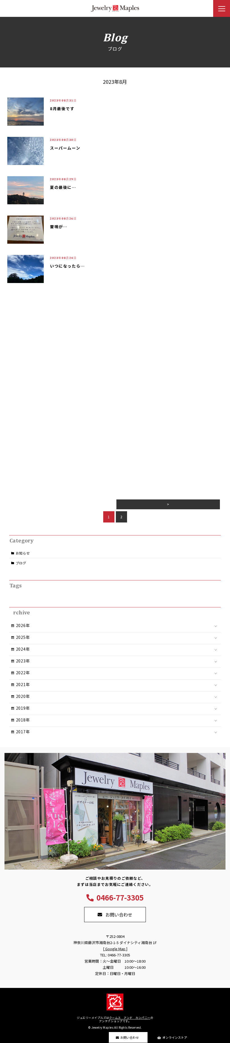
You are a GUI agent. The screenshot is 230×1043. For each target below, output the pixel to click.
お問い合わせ (129, 1037)
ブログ (21, 562)
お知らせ (23, 553)
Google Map (115, 948)
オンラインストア (174, 1037)
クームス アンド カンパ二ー (129, 1017)
